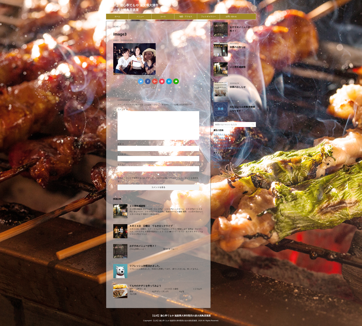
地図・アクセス (185, 16)
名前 (121, 144)
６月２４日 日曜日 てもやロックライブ (151, 226)
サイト (120, 164)
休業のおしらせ (238, 87)
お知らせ (217, 157)
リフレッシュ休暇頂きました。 (145, 266)
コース (163, 16)
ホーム (117, 16)
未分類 (216, 167)
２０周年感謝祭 (137, 206)
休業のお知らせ (238, 47)
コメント (123, 109)
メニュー (140, 16)
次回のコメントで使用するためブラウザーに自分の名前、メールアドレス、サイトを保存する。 (158, 180)
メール (122, 154)
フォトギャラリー (208, 16)
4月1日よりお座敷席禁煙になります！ (230, 148)
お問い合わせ (231, 16)
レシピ (216, 163)
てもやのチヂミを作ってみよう (145, 286)
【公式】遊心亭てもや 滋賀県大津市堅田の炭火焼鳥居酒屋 (181, 315)
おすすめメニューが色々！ (143, 246)
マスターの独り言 (221, 160)
